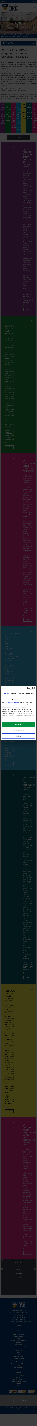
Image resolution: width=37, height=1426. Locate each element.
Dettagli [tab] (13, 693)
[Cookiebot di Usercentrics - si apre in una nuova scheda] (27, 688)
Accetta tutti (18, 724)
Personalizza (17, 730)
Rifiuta (18, 736)
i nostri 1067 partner (12, 702)
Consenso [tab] (5, 693)
